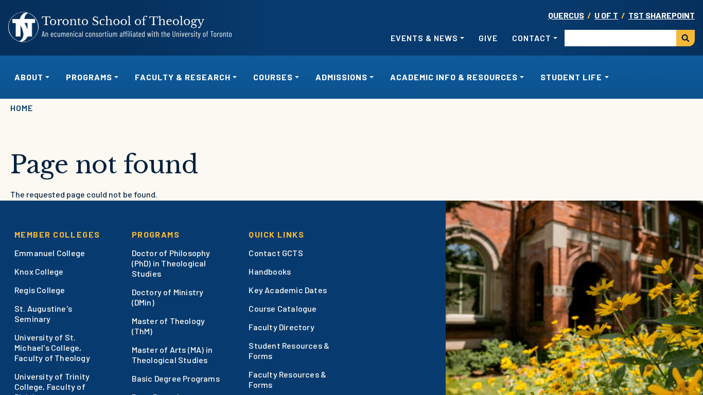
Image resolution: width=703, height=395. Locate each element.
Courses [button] (273, 77)
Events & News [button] (424, 38)
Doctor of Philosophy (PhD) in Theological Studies (171, 263)
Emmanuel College (49, 253)
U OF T (606, 15)
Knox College (38, 271)
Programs (156, 234)
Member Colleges (57, 234)
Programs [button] (89, 77)
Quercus (566, 15)
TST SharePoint (661, 15)
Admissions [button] (341, 77)
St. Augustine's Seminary (43, 313)
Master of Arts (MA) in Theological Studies (172, 355)
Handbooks (270, 271)
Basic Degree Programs (176, 378)
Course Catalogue (283, 308)
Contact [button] (531, 38)
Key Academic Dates (288, 290)
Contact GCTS (276, 253)
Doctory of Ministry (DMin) (168, 297)
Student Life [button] (571, 77)
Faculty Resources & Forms (287, 379)
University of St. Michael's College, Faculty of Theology (52, 347)
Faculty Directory (281, 327)
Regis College (39, 290)
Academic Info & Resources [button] (454, 77)
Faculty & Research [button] (183, 77)
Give (488, 38)
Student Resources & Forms (289, 350)
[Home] (120, 27)
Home (21, 108)
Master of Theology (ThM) (168, 326)
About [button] (28, 77)
